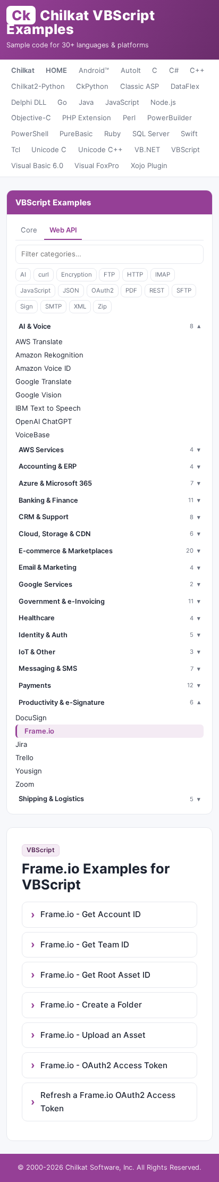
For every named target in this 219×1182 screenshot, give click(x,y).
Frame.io (39, 731)
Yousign (28, 771)
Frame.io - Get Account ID (90, 914)
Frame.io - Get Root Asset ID (95, 975)
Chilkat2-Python (38, 86)
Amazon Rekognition (49, 355)
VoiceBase (32, 434)
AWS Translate (39, 341)
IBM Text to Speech (48, 408)
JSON (71, 290)
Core (29, 230)
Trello (24, 757)
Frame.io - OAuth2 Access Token (103, 1065)
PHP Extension (86, 117)
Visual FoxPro (96, 165)
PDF (131, 290)
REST (156, 290)
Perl (129, 117)
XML (80, 306)
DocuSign (31, 717)
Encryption (76, 274)
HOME (56, 70)
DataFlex (185, 86)
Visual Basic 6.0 (37, 165)
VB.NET (147, 149)
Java (86, 102)
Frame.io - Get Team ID (84, 944)
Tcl (15, 149)
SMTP (53, 306)
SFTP (183, 290)
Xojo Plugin (149, 165)
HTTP (135, 274)
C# (174, 70)
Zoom (24, 784)
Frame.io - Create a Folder (91, 1005)
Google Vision (38, 394)
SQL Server (151, 133)
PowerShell (29, 133)
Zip (102, 306)
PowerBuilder (169, 117)
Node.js (163, 102)
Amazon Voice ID (43, 368)
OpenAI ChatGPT (43, 421)
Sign (26, 306)
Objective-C (31, 117)
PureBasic (76, 133)
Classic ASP (139, 86)
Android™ (94, 70)
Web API (63, 230)
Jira (21, 744)
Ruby (112, 133)
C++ (197, 70)
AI (23, 274)
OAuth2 (102, 290)
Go (62, 102)
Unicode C (48, 149)
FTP (109, 274)
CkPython (92, 86)
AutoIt (131, 70)
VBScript (185, 149)
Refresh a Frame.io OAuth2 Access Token (107, 1101)
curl (43, 274)
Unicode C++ (100, 149)
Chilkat (23, 70)
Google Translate (43, 381)
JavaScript (122, 102)
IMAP (162, 274)
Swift (189, 133)
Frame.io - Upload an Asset (93, 1035)
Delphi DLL (28, 102)
